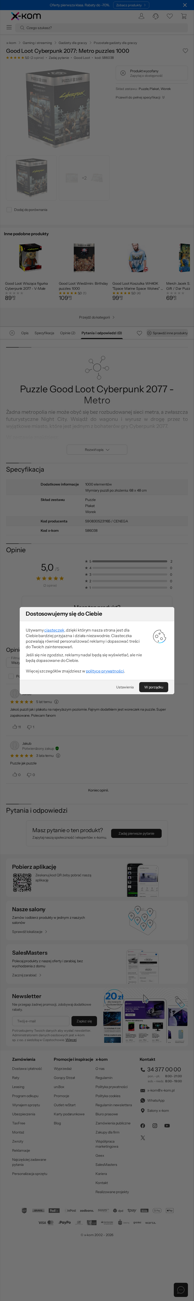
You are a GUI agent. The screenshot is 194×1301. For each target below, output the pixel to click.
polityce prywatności (105, 670)
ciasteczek (54, 630)
